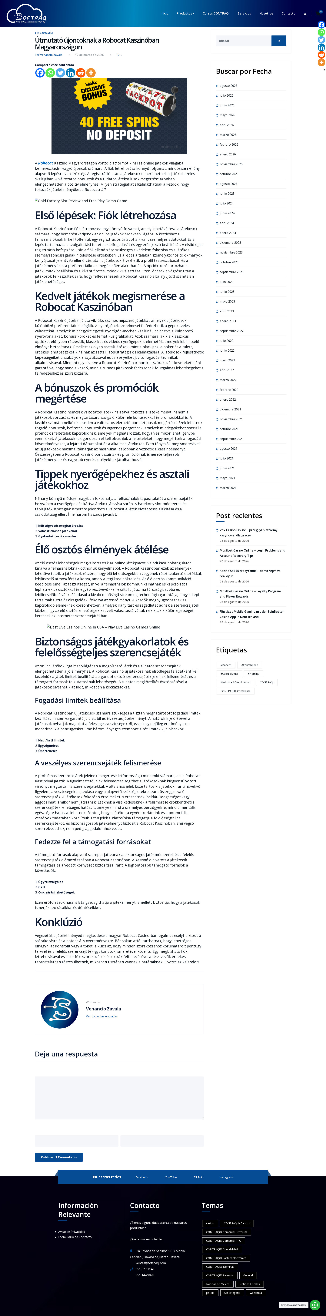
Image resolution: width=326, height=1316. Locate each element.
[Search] (305, 14)
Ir (279, 41)
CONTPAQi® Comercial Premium (226, 1232)
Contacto (288, 13)
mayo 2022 (227, 360)
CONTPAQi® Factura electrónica (226, 1258)
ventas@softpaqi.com (151, 1263)
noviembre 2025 (231, 164)
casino (210, 1223)
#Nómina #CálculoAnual (235, 682)
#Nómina (253, 673)
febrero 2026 (229, 144)
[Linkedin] (70, 73)
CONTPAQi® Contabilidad (222, 1249)
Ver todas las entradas (102, 1016)
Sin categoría (44, 32)
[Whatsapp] (50, 73)
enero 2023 (228, 321)
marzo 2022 (228, 380)
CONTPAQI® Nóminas (220, 1266)
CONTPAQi (267, 682)
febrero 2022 (229, 390)
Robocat (45, 163)
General (248, 1275)
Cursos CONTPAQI (216, 13)
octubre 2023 (229, 262)
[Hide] (324, 69)
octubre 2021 (229, 429)
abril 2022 (227, 370)
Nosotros (266, 13)
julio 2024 (226, 203)
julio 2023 (226, 282)
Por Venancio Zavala (48, 55)
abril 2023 (227, 311)
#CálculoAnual (229, 673)
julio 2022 (226, 341)
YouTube (171, 1177)
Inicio (164, 13)
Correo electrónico (139, 1129)
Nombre (43, 1129)
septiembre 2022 (232, 331)
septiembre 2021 (232, 439)
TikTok (198, 1177)
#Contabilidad (249, 665)
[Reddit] (80, 73)
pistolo (210, 1292)
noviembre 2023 (231, 252)
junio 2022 (227, 350)
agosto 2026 (228, 86)
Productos (184, 13)
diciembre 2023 (230, 242)
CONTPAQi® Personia (220, 1275)
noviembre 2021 (231, 419)
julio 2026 (226, 95)
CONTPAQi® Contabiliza (236, 691)
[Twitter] (60, 73)
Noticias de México (218, 1284)
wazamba (256, 1292)
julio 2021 (226, 458)
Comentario (47, 1071)
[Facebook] (40, 73)
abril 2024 (227, 223)
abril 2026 (227, 125)
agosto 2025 (228, 184)
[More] (91, 73)
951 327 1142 (145, 1269)
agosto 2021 (228, 448)
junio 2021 (227, 468)
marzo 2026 (228, 135)
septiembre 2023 (232, 272)
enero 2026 (228, 154)
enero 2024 (228, 233)
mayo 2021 (227, 478)
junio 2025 (227, 193)
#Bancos (226, 665)
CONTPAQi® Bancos (237, 1223)
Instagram (226, 1177)
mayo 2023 (227, 301)
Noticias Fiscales (249, 1284)
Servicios (244, 13)
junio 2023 (227, 292)
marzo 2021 (228, 488)
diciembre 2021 (230, 409)
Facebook (141, 1177)
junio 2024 (227, 213)
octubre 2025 (229, 174)
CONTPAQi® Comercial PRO (223, 1240)
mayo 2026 (227, 115)
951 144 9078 (145, 1275)
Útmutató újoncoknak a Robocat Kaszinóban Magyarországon (97, 43)
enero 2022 (228, 399)
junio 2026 (227, 105)
